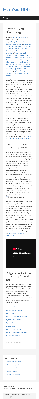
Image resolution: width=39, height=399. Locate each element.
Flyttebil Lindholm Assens (14, 307)
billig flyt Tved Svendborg (18, 42)
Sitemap (14, 397)
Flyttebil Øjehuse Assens (14, 310)
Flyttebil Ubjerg (11, 326)
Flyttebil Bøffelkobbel (13, 335)
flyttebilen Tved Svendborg (23, 57)
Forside (7, 395)
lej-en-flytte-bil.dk (16, 9)
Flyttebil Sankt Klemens (13, 320)
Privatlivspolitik (25, 395)
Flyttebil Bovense (12, 323)
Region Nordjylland (13, 368)
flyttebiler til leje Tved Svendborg (17, 60)
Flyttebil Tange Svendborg (14, 329)
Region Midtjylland (13, 365)
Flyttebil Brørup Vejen (13, 313)
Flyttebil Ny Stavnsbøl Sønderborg (17, 332)
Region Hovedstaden (14, 362)
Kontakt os (15, 395)
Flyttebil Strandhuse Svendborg (16, 316)
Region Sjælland (12, 371)
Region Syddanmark (19, 37)
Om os (7, 397)
